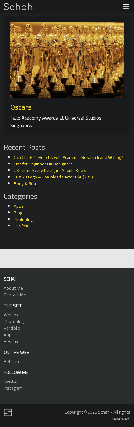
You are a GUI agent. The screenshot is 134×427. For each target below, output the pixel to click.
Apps (18, 206)
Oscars (20, 107)
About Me (13, 288)
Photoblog (23, 219)
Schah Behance (51, 259)
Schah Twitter (66, 259)
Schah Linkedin (36, 259)
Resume (12, 341)
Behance (12, 361)
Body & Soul (25, 183)
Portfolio (22, 226)
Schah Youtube (94, 259)
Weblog (11, 314)
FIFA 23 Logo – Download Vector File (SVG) (53, 177)
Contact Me (15, 294)
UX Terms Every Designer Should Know (50, 170)
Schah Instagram (80, 259)
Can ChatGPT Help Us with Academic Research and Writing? (68, 157)
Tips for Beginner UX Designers (43, 164)
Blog (18, 213)
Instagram (13, 388)
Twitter (11, 381)
